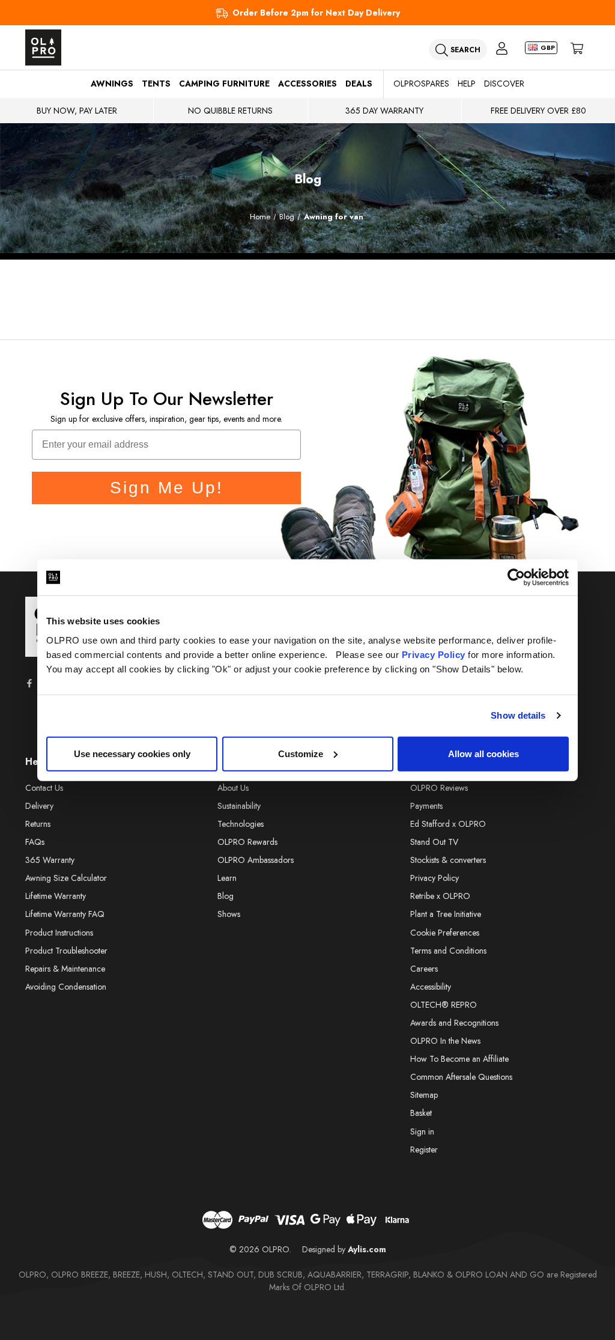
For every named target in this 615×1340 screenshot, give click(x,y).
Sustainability (239, 806)
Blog (225, 896)
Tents (156, 84)
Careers (424, 969)
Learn (227, 878)
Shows (228, 914)
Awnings (112, 84)
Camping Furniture (224, 84)
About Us (233, 788)
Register (424, 1150)
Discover (504, 84)
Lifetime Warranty (55, 896)
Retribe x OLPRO (440, 896)
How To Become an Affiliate (459, 1059)
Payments (426, 806)
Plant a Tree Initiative (445, 914)
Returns (37, 824)
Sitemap (424, 1095)
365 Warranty (49, 860)
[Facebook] (29, 683)
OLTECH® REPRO (443, 1005)
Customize (300, 753)
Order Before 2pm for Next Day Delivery (316, 13)
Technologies (240, 824)
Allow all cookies (483, 753)
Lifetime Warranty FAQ (65, 914)
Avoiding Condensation (65, 987)
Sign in (422, 1131)
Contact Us (44, 788)
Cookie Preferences (444, 933)
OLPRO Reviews (439, 788)
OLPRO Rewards (247, 842)
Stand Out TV (434, 842)
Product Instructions (59, 933)
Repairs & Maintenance (65, 969)
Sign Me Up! (166, 487)
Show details (518, 715)
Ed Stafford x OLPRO (448, 824)
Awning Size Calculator (66, 878)
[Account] (502, 47)
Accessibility (430, 987)
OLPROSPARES (421, 84)
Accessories (307, 84)
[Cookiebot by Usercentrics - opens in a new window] (516, 577)
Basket (421, 1113)
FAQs (34, 842)
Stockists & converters (448, 860)
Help (467, 84)
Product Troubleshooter (66, 951)
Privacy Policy (433, 654)
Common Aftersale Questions (461, 1077)
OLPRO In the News (445, 1041)
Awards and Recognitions (454, 1023)
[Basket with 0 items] (577, 47)
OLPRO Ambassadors (255, 860)
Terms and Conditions (448, 951)
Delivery (39, 806)
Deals (358, 84)
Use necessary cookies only (132, 753)
